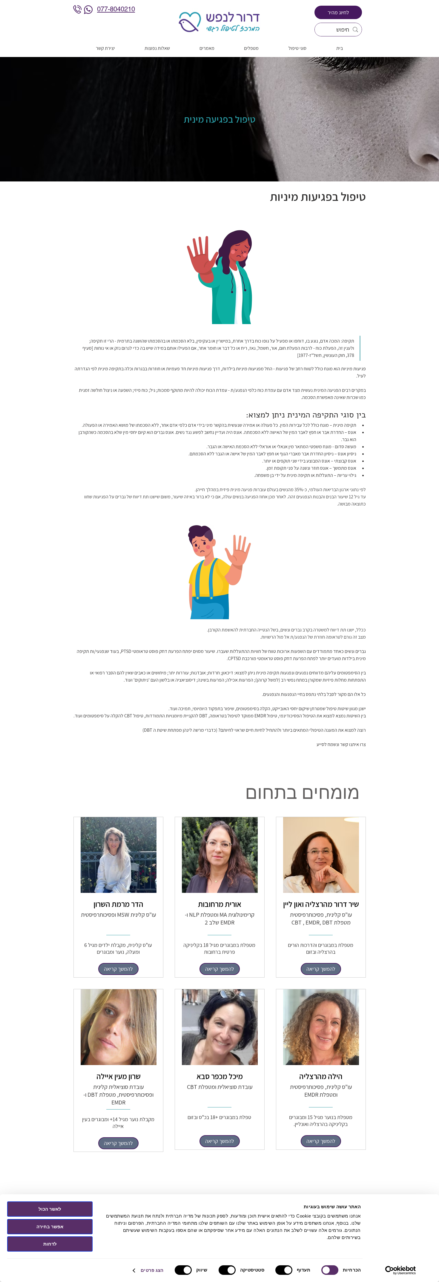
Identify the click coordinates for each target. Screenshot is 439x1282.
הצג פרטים (152, 1270)
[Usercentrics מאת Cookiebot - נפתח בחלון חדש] (400, 1270)
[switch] (285, 1270)
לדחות (50, 1243)
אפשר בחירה (49, 1226)
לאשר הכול (50, 1209)
